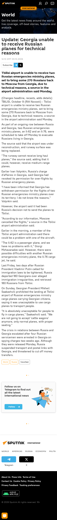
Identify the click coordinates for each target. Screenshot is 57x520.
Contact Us (7, 481)
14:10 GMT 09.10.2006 (12, 59)
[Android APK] (10, 493)
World (5, 362)
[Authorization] (40, 3)
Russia (14, 362)
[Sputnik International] (9, 4)
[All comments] (5, 516)
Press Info (16, 477)
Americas (17, 451)
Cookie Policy (19, 481)
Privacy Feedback (10, 485)
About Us (6, 477)
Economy (41, 451)
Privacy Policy (34, 481)
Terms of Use (29, 477)
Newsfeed (25, 362)
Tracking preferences (29, 485)
